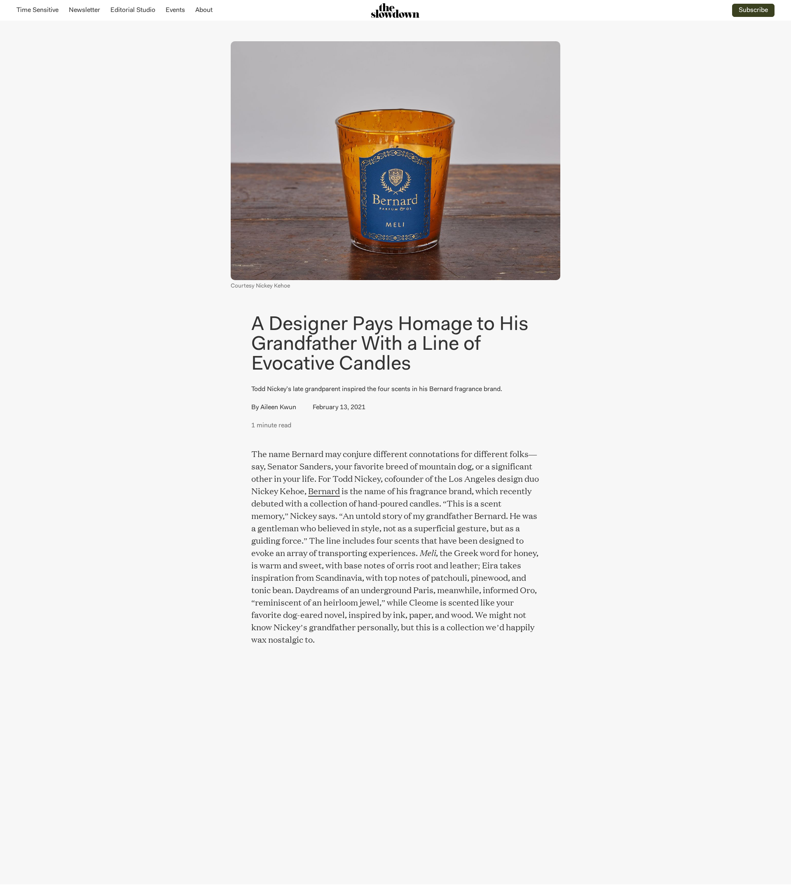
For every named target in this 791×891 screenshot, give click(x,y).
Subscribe (753, 10)
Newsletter (84, 10)
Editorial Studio (132, 10)
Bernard (324, 490)
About (204, 10)
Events (175, 10)
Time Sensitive (37, 10)
